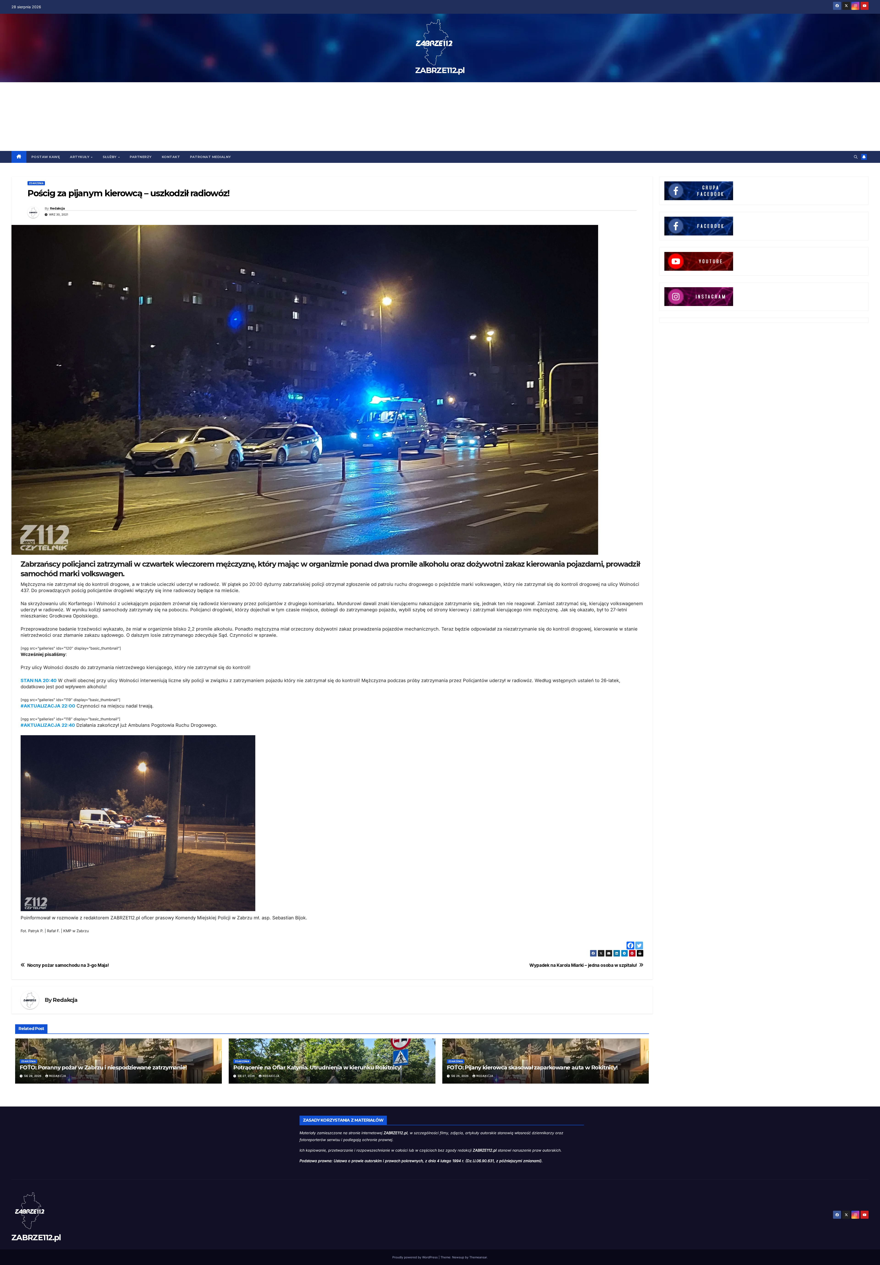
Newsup (458, 1257)
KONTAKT (171, 157)
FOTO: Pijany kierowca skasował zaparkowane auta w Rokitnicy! (532, 1067)
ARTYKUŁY (80, 157)
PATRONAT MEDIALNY (210, 157)
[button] (856, 157)
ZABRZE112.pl (440, 70)
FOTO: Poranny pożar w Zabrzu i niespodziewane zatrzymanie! (103, 1067)
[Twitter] (639, 945)
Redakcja (57, 208)
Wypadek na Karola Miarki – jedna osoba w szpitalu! (583, 965)
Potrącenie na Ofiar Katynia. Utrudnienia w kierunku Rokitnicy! (317, 1067)
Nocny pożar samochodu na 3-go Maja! (68, 965)
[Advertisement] (440, 117)
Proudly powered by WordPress (415, 1257)
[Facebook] (630, 945)
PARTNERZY (141, 157)
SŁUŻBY (110, 157)
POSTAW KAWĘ (45, 157)
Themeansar (478, 1257)
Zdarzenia (36, 183)
